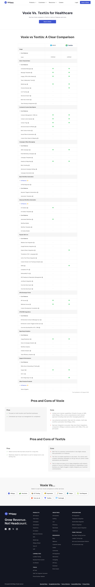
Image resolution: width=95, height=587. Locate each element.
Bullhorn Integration (77, 524)
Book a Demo (85, 2)
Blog (54, 538)
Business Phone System (38, 559)
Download (55, 565)
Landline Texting (37, 556)
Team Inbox (36, 518)
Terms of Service (65, 584)
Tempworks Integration (77, 518)
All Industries (56, 515)
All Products (36, 515)
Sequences (35, 527)
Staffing (54, 518)
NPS (34, 537)
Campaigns (35, 521)
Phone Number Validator (39, 576)
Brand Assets (56, 568)
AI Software (36, 562)
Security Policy (43, 584)
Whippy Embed (36, 543)
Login (76, 2)
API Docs (55, 562)
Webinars (55, 541)
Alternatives (55, 556)
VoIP (34, 549)
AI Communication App (77, 544)
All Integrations (56, 553)
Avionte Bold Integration (78, 521)
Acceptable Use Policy (54, 584)
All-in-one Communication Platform (80, 541)
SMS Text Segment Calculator (40, 573)
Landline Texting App (77, 538)
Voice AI (35, 546)
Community (55, 550)
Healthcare (55, 530)
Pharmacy (55, 524)
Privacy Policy (86, 584)
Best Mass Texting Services (79, 535)
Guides (54, 547)
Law (54, 521)
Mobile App (35, 540)
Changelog (55, 559)
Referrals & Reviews (38, 533)
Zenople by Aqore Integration (79, 527)
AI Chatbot (35, 530)
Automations (36, 524)
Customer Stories (57, 544)
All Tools (35, 570)
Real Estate (55, 527)
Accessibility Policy (76, 584)
